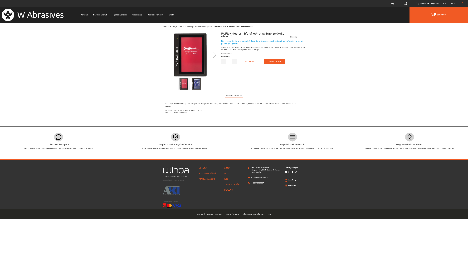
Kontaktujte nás (231, 184)
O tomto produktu (234, 96)
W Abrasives (292, 185)
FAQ (269, 214)
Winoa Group (292, 180)
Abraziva (203, 168)
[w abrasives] (39, 15)
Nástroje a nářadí (177, 27)
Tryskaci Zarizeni (207, 179)
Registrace (435, 4)
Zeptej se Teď (275, 61)
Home (165, 27)
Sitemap (200, 214)
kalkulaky (228, 190)
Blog (392, 4)
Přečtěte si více (226, 53)
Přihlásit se (425, 4)
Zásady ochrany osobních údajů (253, 214)
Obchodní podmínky (232, 214)
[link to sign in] (418, 3)
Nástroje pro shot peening (197, 27)
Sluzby (227, 168)
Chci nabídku (250, 61)
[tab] (234, 96)
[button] (213, 55)
